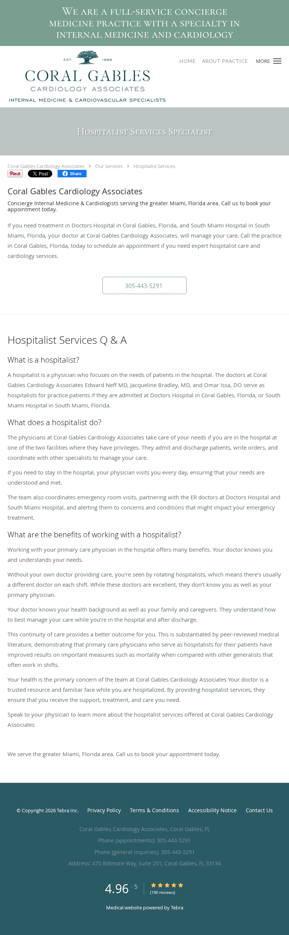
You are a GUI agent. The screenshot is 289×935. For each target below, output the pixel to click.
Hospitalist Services (154, 166)
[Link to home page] (120, 76)
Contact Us (259, 810)
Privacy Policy (104, 810)
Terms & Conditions (154, 810)
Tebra (177, 907)
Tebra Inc (67, 810)
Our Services (109, 166)
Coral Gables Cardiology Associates (46, 166)
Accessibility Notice (212, 810)
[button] (277, 61)
